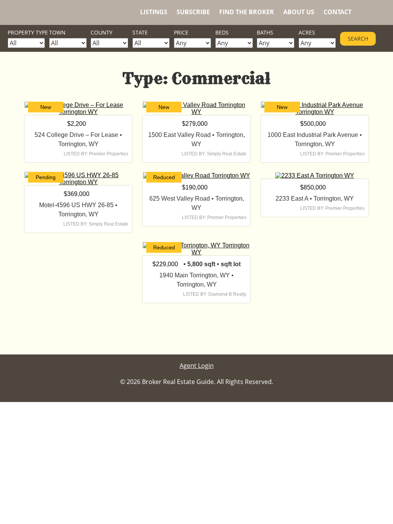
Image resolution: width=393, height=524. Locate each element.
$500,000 (313, 123)
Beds (222, 32)
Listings (153, 12)
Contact (338, 12)
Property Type (28, 32)
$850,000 (313, 187)
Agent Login (197, 365)
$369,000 (76, 194)
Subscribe (193, 12)
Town (57, 32)
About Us (298, 12)
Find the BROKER (246, 12)
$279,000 (195, 123)
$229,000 (165, 264)
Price (181, 32)
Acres (307, 32)
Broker (46, 12)
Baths (265, 32)
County (101, 32)
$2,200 (76, 123)
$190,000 (195, 187)
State (140, 32)
